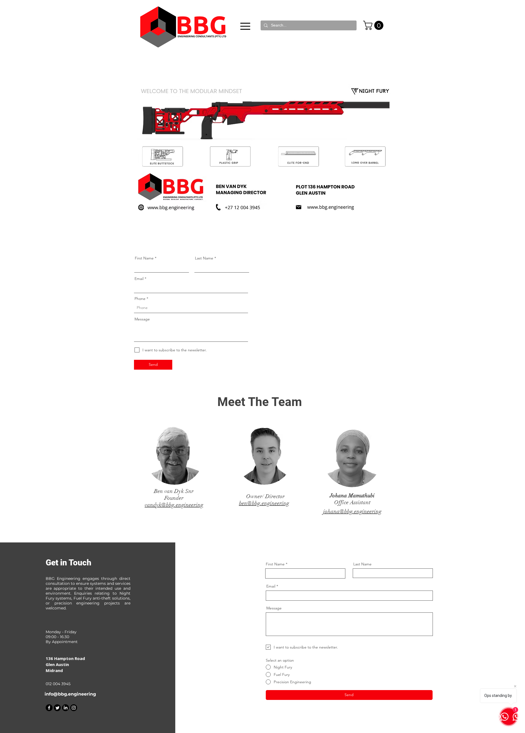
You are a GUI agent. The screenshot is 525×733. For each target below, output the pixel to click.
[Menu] (245, 26)
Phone (140, 298)
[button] (374, 25)
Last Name (204, 258)
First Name (144, 258)
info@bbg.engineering (70, 694)
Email (139, 279)
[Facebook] (49, 707)
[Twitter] (57, 707)
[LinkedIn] (65, 707)
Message (142, 319)
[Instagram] (73, 707)
